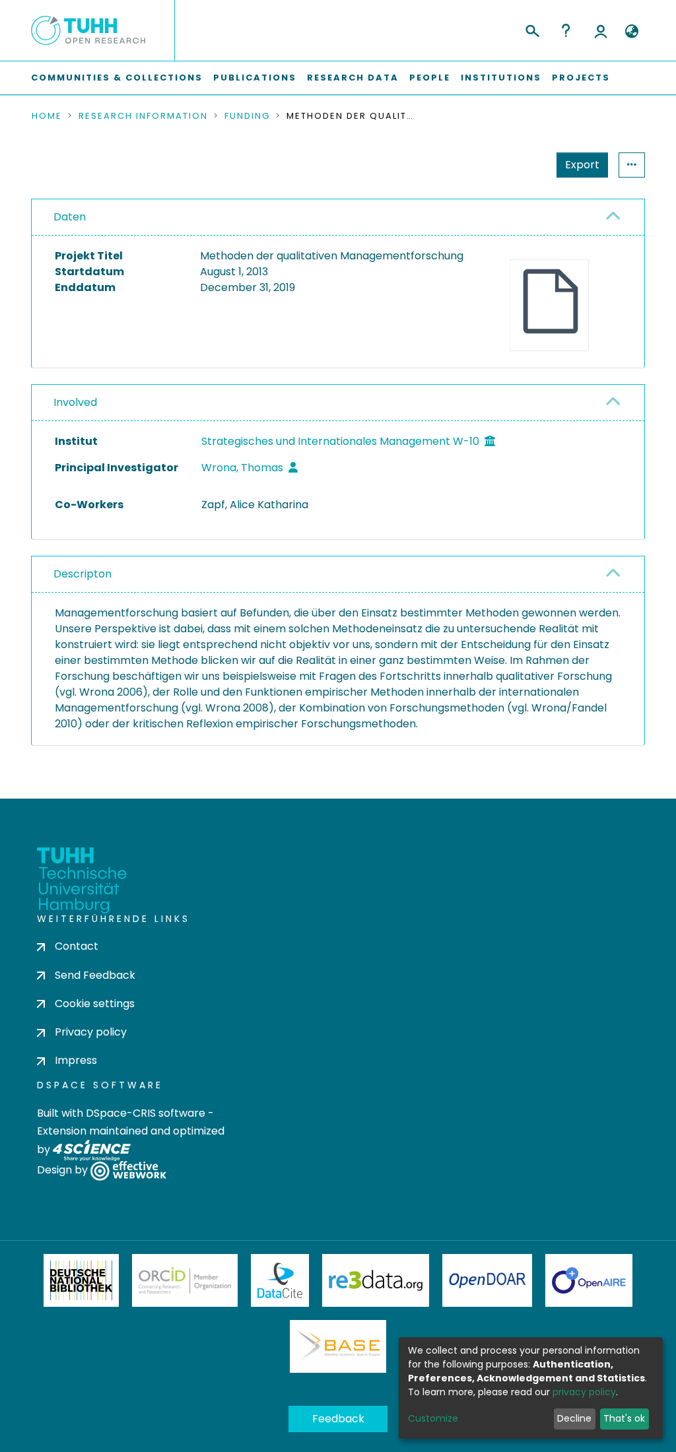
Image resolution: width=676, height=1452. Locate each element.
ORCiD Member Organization (185, 1280)
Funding (247, 116)
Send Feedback (95, 975)
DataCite (280, 1280)
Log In (601, 30)
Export (582, 164)
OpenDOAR (487, 1280)
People (429, 77)
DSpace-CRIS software (145, 1113)
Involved (75, 402)
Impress (76, 1060)
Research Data (353, 77)
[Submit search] (532, 29)
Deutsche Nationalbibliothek (81, 1280)
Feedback (338, 1418)
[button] (631, 32)
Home (47, 116)
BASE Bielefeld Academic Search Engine (338, 1346)
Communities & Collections (117, 77)
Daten (69, 216)
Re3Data (375, 1280)
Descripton (82, 573)
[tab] (338, 217)
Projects (581, 77)
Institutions (501, 77)
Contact (76, 946)
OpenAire (589, 1280)
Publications (254, 77)
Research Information (143, 116)
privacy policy (584, 1392)
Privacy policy (91, 1032)
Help (566, 30)
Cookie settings (95, 1003)
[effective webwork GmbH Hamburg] (128, 1170)
